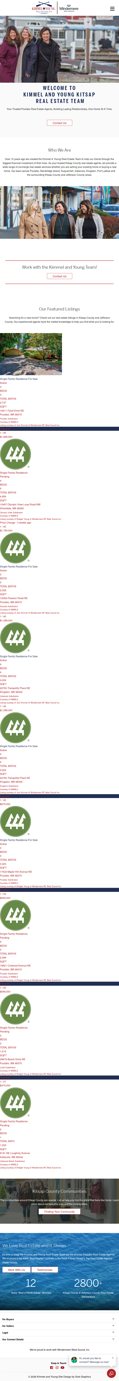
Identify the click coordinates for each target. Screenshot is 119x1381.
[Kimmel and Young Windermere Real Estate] (55, 8)
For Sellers (8, 1326)
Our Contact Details (13, 1339)
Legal (5, 1332)
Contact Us (59, 123)
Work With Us (16, 1270)
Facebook (51, 1367)
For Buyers (8, 1319)
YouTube (62, 1367)
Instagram (57, 1367)
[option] (59, 77)
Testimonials (44, 1270)
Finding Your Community (59, 1211)
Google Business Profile (67, 1367)
